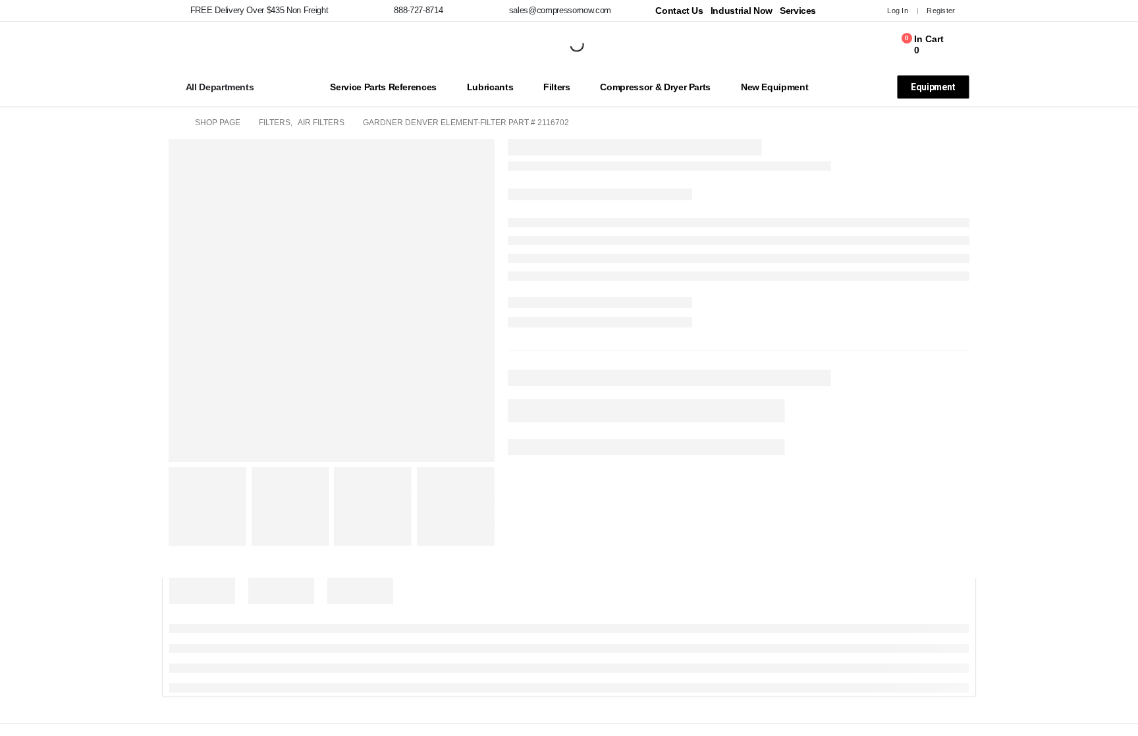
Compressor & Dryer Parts (655, 87)
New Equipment (774, 87)
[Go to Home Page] (172, 123)
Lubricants (490, 87)
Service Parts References (383, 87)
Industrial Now (741, 10)
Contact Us (679, 10)
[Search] (565, 45)
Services (798, 10)
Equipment (933, 87)
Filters (556, 87)
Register (941, 10)
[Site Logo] (171, 44)
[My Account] (856, 10)
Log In (897, 10)
